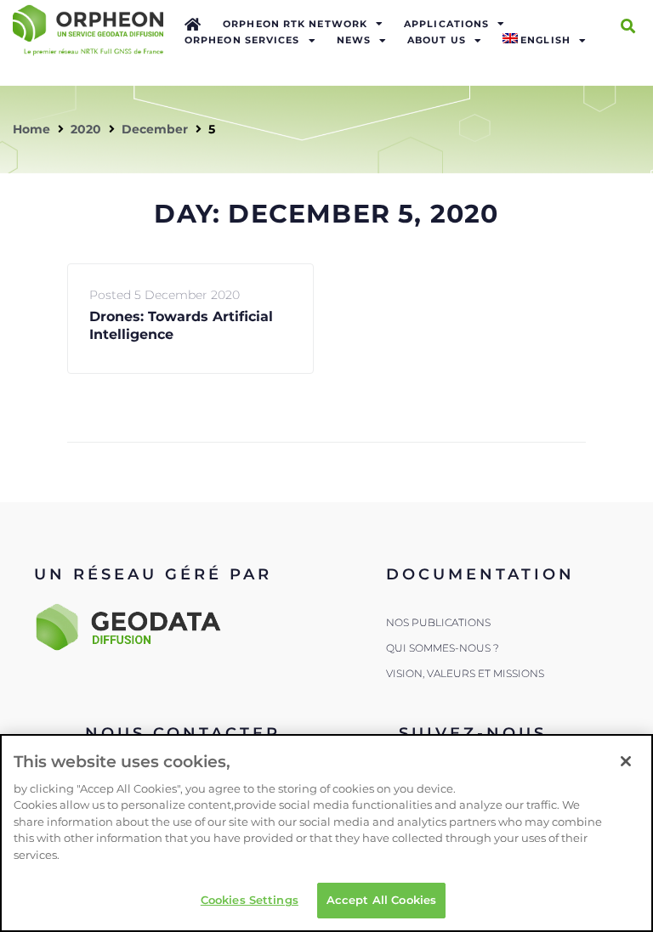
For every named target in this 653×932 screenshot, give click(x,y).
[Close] (625, 761)
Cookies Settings (249, 900)
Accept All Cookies (381, 900)
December (155, 129)
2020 (86, 129)
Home (31, 129)
